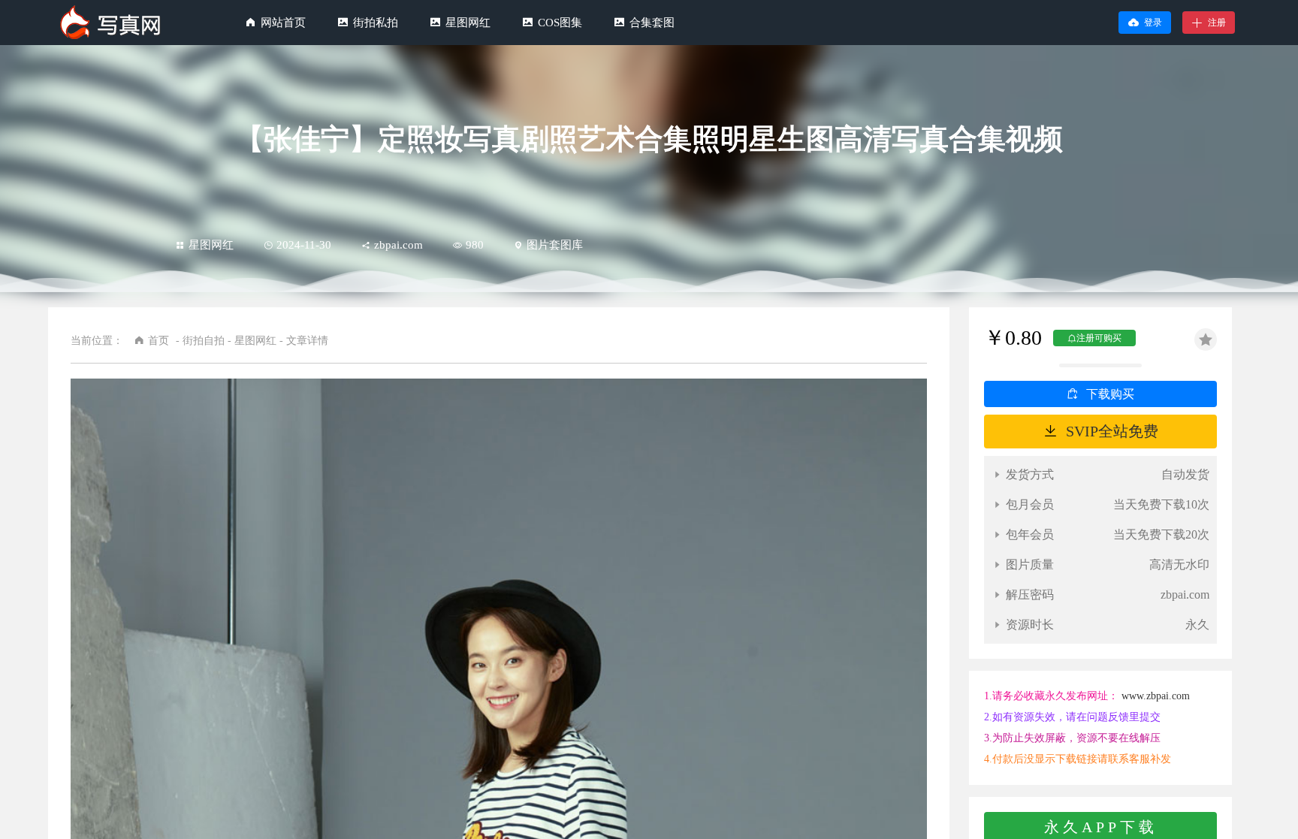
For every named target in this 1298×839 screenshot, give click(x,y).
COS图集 (560, 23)
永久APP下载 (1101, 827)
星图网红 (468, 23)
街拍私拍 (375, 23)
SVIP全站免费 (1112, 431)
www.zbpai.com (1155, 696)
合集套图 (652, 23)
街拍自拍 (204, 340)
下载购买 (1110, 394)
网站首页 (283, 23)
